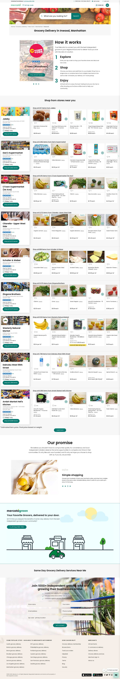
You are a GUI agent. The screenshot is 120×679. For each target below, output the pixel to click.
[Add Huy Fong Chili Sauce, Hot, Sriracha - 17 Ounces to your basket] (66, 119)
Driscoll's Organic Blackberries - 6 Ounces (41, 409)
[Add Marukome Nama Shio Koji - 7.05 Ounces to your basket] (66, 365)
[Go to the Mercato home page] (16, 4)
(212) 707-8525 (6, 371)
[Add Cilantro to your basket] (84, 187)
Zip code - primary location (37, 618)
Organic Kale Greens (112, 335)
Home (13, 27)
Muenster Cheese (111, 267)
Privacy (64, 657)
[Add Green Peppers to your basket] (84, 294)
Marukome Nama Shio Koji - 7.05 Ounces (59, 373)
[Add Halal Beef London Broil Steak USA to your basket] (66, 402)
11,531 (10, 346)
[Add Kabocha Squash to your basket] (102, 365)
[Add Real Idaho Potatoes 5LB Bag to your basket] (48, 119)
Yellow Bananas (56, 160)
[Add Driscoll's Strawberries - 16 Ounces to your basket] (102, 294)
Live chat (106, 1)
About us (91, 660)
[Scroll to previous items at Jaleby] (31, 122)
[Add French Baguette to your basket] (66, 223)
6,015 (10, 204)
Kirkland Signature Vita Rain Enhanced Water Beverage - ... (41, 161)
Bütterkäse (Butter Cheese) (93, 268)
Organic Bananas (75, 231)
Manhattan (39, 27)
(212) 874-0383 (6, 230)
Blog (63, 664)
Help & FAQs (96, 1)
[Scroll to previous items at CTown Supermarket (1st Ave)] (31, 190)
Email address (32, 611)
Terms (64, 660)
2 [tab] (65, 486)
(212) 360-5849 (6, 193)
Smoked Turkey (75, 267)
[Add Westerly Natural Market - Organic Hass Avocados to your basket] (66, 328)
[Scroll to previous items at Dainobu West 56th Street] (31, 368)
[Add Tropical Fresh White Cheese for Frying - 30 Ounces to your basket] (102, 153)
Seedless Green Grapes (113, 194)
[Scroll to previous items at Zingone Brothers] (31, 297)
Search (76, 16)
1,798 (10, 383)
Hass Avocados (92, 194)
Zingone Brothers (11, 294)
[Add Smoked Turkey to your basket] (84, 260)
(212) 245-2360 (6, 409)
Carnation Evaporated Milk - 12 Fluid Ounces (77, 161)
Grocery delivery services (96, 654)
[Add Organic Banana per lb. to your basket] (48, 328)
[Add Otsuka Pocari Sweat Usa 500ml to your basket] (48, 365)
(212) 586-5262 (6, 334)
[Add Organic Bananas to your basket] (84, 223)
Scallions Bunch (75, 372)
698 (10, 275)
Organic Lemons (39, 231)
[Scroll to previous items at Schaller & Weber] (31, 262)
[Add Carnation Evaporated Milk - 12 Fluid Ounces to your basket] (84, 153)
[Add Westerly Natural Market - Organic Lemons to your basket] (102, 328)
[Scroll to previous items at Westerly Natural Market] (31, 332)
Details (38, 128)
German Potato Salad (58, 267)
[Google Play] (98, 675)
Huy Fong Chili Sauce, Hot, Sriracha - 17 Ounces (59, 127)
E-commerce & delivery (95, 647)
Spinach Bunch (111, 372)
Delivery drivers (93, 651)
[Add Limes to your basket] (66, 294)
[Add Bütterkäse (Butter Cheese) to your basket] (102, 260)
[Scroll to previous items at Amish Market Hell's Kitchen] (31, 404)
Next (110, 478)
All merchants (92, 644)
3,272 (11, 241)
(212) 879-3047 (6, 264)
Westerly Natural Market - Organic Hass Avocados (59, 336)
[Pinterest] (109, 675)
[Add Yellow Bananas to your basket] (66, 153)
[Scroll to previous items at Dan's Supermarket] (31, 156)
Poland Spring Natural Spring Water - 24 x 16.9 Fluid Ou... (58, 195)
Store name (32, 604)
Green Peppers (74, 301)
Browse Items (66, 647)
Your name (66, 604)
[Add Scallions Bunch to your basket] (84, 365)
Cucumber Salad (39, 267)
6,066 (11, 421)
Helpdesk (65, 654)
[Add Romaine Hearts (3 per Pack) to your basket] (102, 223)
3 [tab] (67, 486)
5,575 (11, 309)
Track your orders (67, 651)
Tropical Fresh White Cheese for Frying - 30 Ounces (94, 161)
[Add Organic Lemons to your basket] (48, 223)
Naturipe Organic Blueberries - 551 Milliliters (77, 336)
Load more (60, 430)
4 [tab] (70, 486)
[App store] (87, 675)
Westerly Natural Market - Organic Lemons (95, 336)
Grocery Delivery (21, 27)
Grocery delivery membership (71, 644)
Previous (61, 478)
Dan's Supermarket (13, 152)
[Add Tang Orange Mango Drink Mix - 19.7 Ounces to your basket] (102, 119)
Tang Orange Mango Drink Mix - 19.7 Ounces (95, 127)
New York (31, 27)
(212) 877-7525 (6, 297)
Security (64, 667)
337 (10, 134)
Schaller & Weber (12, 260)
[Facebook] (104, 675)
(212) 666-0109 (6, 122)
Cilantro (72, 194)
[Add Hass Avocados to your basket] (102, 187)
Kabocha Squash (93, 372)
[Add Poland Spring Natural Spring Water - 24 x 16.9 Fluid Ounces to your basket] (66, 187)
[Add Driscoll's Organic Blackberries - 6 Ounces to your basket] (48, 402)
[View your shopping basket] (107, 5)
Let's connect (60, 625)
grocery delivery (14, 644)
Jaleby (6, 119)
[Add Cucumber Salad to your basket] (48, 260)
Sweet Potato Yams (112, 231)
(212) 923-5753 (6, 156)
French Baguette (57, 231)
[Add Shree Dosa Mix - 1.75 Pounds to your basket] (84, 119)
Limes (54, 301)
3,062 (11, 168)
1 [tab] (62, 486)
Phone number (67, 611)
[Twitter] (107, 675)
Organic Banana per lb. (40, 335)
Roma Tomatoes (111, 301)
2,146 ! (36, 75)
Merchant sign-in (93, 657)
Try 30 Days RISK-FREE (17, 527)
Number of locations (68, 616)
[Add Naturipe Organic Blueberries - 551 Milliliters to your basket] (84, 328)
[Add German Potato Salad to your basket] (66, 260)
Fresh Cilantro (110, 409)
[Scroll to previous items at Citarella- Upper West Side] (31, 226)
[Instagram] (111, 675)
